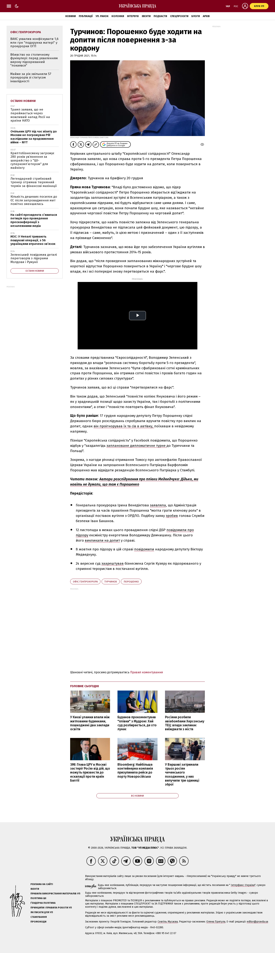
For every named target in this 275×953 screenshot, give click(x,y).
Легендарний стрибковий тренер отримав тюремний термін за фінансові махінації (33, 182)
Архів (206, 16)
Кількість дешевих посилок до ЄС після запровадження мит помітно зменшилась (33, 200)
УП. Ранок (102, 16)
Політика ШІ (38, 898)
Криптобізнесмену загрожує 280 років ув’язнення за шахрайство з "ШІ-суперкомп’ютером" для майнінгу (32, 160)
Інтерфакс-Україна (243, 885)
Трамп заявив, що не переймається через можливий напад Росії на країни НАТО (30, 115)
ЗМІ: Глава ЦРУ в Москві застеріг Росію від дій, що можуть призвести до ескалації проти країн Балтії (90, 773)
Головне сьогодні (84, 686)
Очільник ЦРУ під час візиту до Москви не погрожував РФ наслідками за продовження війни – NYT (33, 136)
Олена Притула (215, 921)
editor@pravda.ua (257, 921)
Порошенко (131, 581)
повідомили (144, 549)
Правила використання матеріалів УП (55, 893)
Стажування (38, 917)
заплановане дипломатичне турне (136, 445)
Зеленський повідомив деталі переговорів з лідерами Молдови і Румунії (33, 258)
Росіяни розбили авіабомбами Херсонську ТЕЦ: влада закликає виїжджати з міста (184, 723)
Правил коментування (146, 672)
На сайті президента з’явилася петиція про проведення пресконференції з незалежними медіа (33, 220)
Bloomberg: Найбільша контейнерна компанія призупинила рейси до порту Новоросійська (135, 770)
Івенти (146, 16)
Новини (70, 16)
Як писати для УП (41, 912)
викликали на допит (102, 540)
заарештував (112, 563)
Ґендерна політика (43, 902)
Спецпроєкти (179, 16)
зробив (172, 515)
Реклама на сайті (41, 884)
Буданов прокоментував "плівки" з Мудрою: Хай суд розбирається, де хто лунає (137, 723)
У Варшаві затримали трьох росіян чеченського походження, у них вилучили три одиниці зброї (182, 774)
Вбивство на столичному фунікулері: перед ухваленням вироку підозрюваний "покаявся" (34, 60)
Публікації (86, 16)
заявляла (158, 505)
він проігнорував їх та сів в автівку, (124, 426)
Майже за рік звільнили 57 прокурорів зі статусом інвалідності (30, 77)
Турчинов (110, 581)
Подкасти (160, 16)
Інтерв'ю (133, 16)
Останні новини (23, 101)
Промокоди (38, 921)
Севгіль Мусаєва (168, 921)
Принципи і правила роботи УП (51, 907)
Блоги (195, 16)
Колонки (117, 16)
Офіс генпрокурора (85, 581)
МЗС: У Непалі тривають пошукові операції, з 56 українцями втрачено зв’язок (32, 240)
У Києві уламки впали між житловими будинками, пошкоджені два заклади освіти (90, 723)
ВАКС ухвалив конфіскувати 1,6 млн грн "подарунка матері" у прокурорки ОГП (34, 42)
